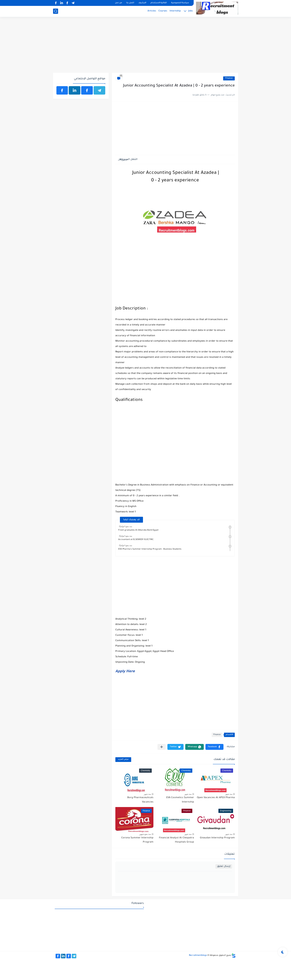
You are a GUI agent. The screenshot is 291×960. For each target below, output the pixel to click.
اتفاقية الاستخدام (159, 3)
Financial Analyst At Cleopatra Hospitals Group (176, 840)
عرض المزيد (123, 759)
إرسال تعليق (223, 866)
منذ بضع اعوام (126, 526)
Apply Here (125, 672)
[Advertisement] (145, 46)
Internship (175, 11)
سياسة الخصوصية (180, 3)
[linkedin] (62, 3)
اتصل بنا (130, 3)
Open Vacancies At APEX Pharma (216, 797)
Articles (152, 11)
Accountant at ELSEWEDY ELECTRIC (136, 539)
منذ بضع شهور (145, 834)
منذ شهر (228, 794)
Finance (229, 78)
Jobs (190, 11)
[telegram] (73, 3)
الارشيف (142, 3)
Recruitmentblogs (198, 955)
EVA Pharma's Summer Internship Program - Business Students (149, 549)
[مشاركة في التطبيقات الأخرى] (161, 747)
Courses (162, 11)
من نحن (118, 3)
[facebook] (67, 3)
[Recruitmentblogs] (217, 8)
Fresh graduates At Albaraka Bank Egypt (138, 530)
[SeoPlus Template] (234, 955)
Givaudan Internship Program (217, 838)
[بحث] (55, 11)
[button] (214, 747)
